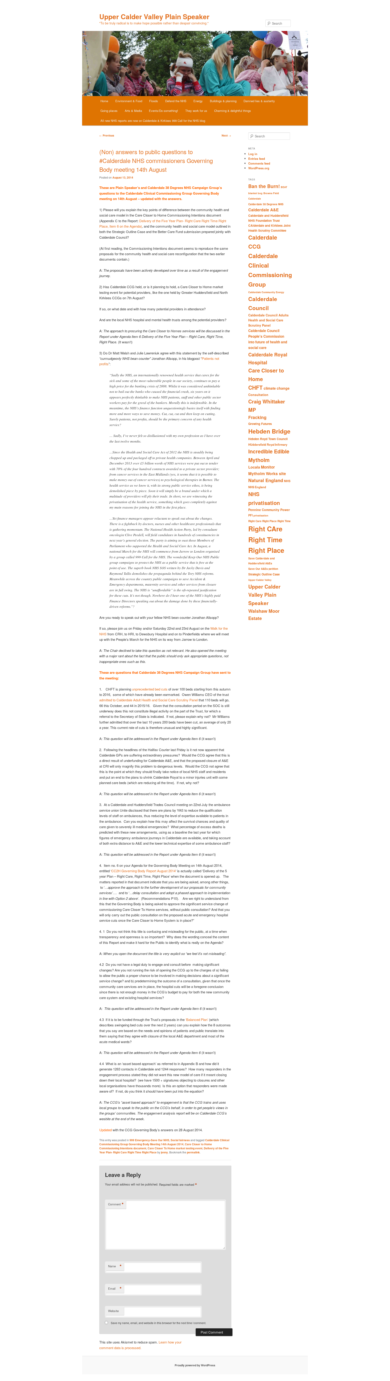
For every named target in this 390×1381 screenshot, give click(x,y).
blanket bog (255, 193)
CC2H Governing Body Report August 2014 (143, 870)
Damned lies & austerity (259, 101)
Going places (109, 110)
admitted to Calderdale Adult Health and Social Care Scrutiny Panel (148, 700)
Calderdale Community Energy (266, 292)
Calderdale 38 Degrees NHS (265, 204)
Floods (153, 101)
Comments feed (259, 163)
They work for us (196, 110)
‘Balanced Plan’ (197, 1019)
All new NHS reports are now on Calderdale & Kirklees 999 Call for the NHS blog (152, 120)
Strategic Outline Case (264, 574)
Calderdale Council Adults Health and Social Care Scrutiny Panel (268, 320)
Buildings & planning (223, 101)
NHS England (257, 487)
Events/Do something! (163, 110)
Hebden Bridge (269, 431)
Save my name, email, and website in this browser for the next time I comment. (158, 1323)
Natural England (265, 480)
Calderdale (254, 198)
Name (115, 1266)
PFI (250, 515)
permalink (193, 1152)
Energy (198, 101)
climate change (277, 388)
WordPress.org (258, 168)
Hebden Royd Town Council (268, 439)
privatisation (260, 515)
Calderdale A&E (263, 209)
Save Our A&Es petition (263, 569)
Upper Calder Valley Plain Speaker (154, 16)
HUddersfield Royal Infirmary (267, 445)
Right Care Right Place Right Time (269, 521)
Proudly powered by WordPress (195, 1365)
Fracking (257, 417)
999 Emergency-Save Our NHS (149, 1140)
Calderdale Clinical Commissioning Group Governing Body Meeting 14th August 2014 (164, 1142)
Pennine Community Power (269, 509)
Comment (116, 1204)
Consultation (258, 394)
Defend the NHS (175, 101)
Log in (252, 154)
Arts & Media (133, 110)
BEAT (284, 187)
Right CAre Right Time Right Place (266, 539)
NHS (287, 481)
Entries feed (256, 158)
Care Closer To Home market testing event (175, 1148)
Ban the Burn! (264, 186)
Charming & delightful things (232, 110)
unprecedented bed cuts (149, 689)
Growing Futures (260, 424)
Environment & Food (128, 101)
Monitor (268, 467)
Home (104, 101)
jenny (164, 1152)
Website (113, 1311)
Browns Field (271, 193)
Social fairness (180, 1140)
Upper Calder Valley (260, 580)
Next (226, 135)
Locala (254, 467)
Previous (106, 135)
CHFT (255, 387)
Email (115, 1288)
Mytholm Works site (267, 473)
